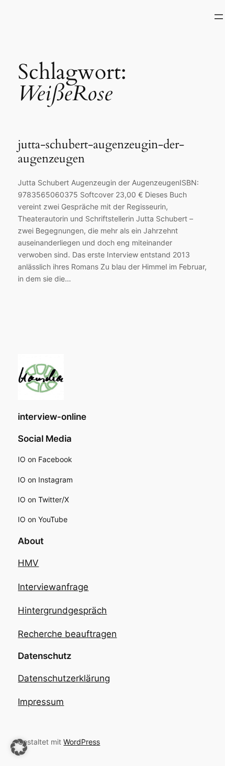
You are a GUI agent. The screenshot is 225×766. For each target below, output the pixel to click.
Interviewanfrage (53, 587)
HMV (28, 563)
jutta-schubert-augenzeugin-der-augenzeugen (101, 151)
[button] (19, 747)
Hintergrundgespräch (62, 610)
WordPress (81, 741)
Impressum (41, 702)
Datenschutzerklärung (64, 678)
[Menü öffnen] (218, 16)
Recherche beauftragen (67, 634)
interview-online (52, 416)
